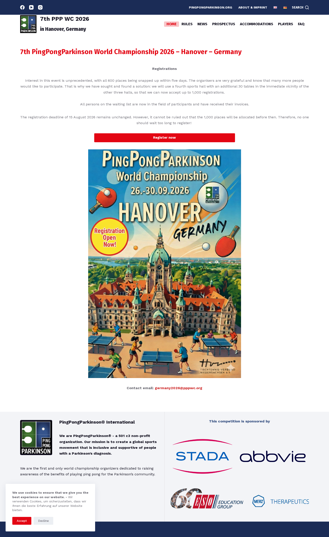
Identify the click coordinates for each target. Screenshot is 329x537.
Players (285, 24)
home (172, 24)
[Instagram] (40, 7)
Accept (22, 520)
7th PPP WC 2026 (64, 19)
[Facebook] (22, 7)
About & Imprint (252, 7)
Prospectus (223, 24)
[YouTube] (31, 7)
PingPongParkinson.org (210, 7)
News (202, 24)
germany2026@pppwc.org (178, 388)
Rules (187, 24)
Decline (43, 520)
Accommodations (256, 24)
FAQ (301, 24)
